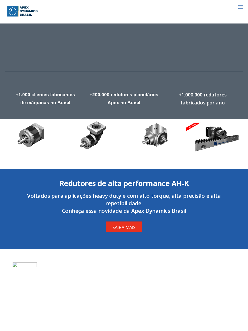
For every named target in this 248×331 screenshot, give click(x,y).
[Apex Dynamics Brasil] (22, 16)
